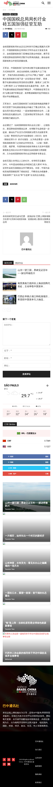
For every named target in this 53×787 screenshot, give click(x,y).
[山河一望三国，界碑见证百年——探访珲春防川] (9, 273)
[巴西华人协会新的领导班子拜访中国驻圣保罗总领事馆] (26, 647)
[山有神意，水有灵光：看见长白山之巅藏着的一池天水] (26, 557)
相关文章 (8, 263)
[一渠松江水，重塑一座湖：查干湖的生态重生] (26, 587)
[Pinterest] (18, 35)
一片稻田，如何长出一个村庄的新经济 (24, 535)
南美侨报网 (13, 184)
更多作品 (19, 263)
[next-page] (8, 309)
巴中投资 (12, 10)
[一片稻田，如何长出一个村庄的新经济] (26, 527)
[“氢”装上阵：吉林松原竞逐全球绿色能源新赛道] (26, 617)
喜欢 (46, 456)
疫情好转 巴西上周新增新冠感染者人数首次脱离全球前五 (38, 219)
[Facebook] (5, 35)
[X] (11, 35)
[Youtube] (8, 764)
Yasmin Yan (10, 509)
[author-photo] (26, 245)
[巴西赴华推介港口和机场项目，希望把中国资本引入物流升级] (9, 299)
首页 (4, 10)
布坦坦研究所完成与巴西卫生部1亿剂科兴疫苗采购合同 (14, 219)
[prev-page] (4, 309)
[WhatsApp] (24, 35)
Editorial (8, 659)
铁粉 (46, 462)
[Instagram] (8, 759)
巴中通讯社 (8, 29)
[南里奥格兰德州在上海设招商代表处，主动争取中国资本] (9, 286)
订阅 (46, 474)
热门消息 (14, 14)
